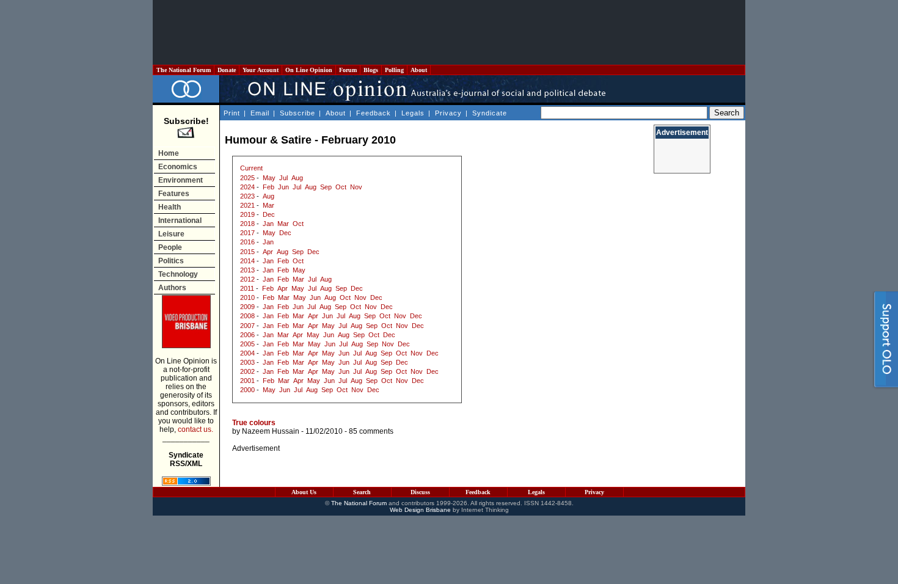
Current (251, 168)
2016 (247, 242)
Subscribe (297, 113)
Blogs (371, 70)
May (269, 177)
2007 (247, 325)
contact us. (195, 429)
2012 (247, 279)
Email (259, 113)
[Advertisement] (449, 32)
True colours (254, 422)
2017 (247, 232)
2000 (247, 389)
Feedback (373, 113)
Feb (268, 187)
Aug (297, 177)
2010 (247, 297)
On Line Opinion (308, 70)
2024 (247, 187)
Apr (268, 251)
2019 (247, 214)
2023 (247, 196)
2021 (247, 205)
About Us (303, 492)
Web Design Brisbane (420, 509)
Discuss (420, 492)
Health (169, 207)
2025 (247, 177)
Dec (269, 214)
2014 (247, 261)
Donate (227, 70)
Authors (172, 287)
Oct (340, 187)
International (180, 220)
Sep (326, 187)
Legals (413, 113)
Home (168, 153)
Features (173, 193)
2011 (247, 288)
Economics (177, 166)
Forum (348, 70)
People (170, 247)
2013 (247, 270)
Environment (180, 180)
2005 (247, 344)
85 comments (371, 431)
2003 (247, 362)
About (419, 70)
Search (362, 492)
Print (232, 113)
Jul (283, 177)
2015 (247, 251)
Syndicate (489, 113)
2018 (247, 223)
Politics (171, 261)
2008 (247, 315)
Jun (283, 187)
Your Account (260, 70)
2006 (247, 334)
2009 (247, 306)
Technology (178, 274)
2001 (247, 380)
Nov (356, 187)
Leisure (171, 234)
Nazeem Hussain (270, 431)
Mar (268, 205)
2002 (247, 371)
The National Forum (184, 70)
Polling (394, 70)
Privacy (448, 113)
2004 (247, 353)
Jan (268, 223)
